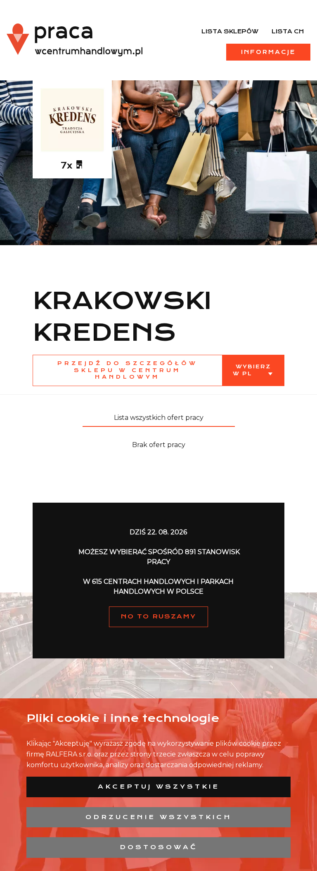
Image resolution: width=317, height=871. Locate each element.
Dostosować (159, 847)
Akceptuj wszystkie (159, 786)
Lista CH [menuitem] (288, 31)
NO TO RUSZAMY (158, 616)
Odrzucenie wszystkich (158, 817)
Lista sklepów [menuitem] (229, 31)
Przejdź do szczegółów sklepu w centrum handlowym (127, 370)
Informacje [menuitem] (268, 52)
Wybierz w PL (252, 370)
